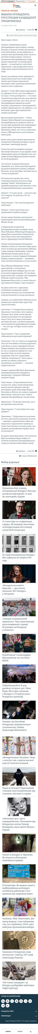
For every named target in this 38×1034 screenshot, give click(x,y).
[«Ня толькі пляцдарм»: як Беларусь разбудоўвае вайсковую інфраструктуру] (19, 971)
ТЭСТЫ (20, 1031)
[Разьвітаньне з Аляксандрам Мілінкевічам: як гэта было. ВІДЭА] (19, 643)
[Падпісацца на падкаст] (21, 1001)
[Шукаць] (31, 1031)
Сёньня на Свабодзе (9, 11)
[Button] (20, 30)
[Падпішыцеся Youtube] (16, 1001)
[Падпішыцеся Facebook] (7, 1001)
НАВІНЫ (8, 1031)
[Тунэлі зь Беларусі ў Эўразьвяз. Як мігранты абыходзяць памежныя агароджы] (19, 843)
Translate (32, 1)
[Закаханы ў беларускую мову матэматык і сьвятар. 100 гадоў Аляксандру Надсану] (19, 940)
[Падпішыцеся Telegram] (3, 1005)
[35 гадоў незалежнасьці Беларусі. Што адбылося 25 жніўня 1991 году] (19, 543)
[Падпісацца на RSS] (7, 1005)
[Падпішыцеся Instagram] (30, 1001)
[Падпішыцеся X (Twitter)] (12, 1001)
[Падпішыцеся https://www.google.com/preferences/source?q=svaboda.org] (3, 1001)
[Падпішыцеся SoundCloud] (25, 1001)
